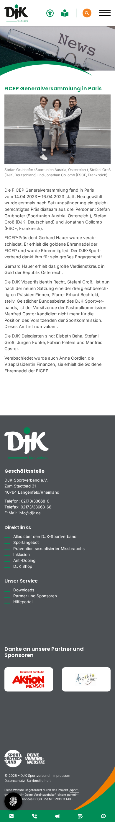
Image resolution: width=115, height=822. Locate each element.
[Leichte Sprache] (65, 13)
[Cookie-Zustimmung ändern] (13, 801)
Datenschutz (14, 781)
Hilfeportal (22, 601)
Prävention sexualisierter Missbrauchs (49, 548)
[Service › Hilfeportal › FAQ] (103, 816)
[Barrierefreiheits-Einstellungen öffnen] (49, 13)
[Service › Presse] (57, 816)
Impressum (61, 776)
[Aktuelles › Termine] (80, 816)
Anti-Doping (24, 560)
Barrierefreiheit (39, 781)
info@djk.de (30, 513)
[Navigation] (102, 10)
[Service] (11, 816)
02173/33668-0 (35, 501)
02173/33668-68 (36, 507)
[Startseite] (16, 13)
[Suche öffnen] (87, 13)
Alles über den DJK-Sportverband (44, 536)
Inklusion (21, 554)
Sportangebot (26, 542)
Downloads (23, 590)
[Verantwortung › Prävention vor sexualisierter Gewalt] (34, 816)
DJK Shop (22, 566)
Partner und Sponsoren (35, 595)
